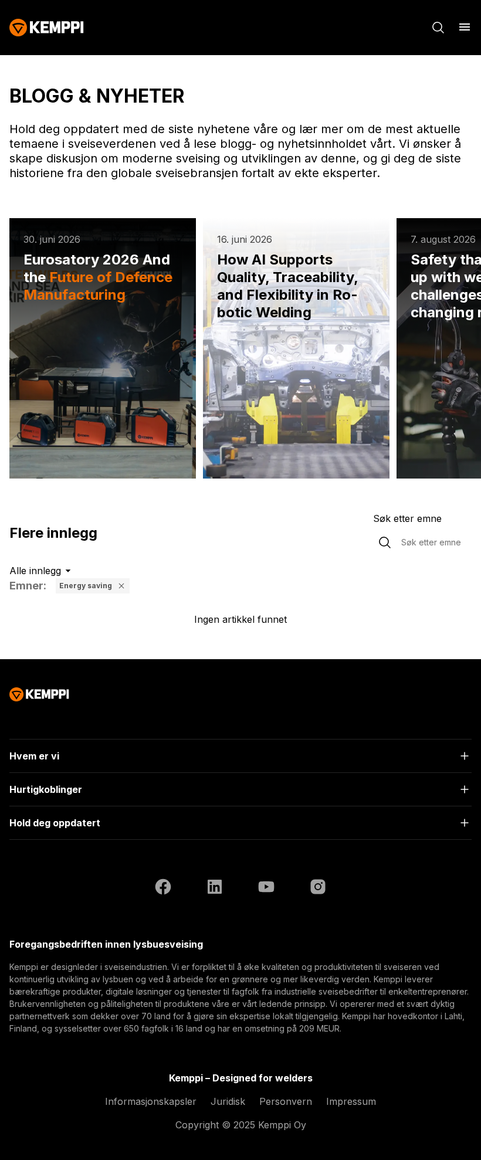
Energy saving (85, 585)
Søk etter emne (407, 518)
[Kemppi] (46, 27)
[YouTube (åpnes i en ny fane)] (266, 888)
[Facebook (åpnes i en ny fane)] (163, 888)
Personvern (285, 1101)
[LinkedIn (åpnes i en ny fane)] (214, 888)
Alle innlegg (35, 570)
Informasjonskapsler (151, 1101)
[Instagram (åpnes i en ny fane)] (318, 888)
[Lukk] (121, 586)
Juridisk (228, 1101)
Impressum (351, 1101)
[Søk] (438, 28)
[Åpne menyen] (465, 27)
